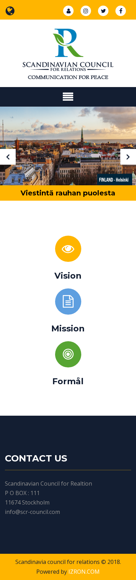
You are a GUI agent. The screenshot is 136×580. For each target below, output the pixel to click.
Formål (68, 381)
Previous (8, 157)
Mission (68, 328)
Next (128, 157)
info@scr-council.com (32, 512)
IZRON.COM (84, 571)
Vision (68, 276)
